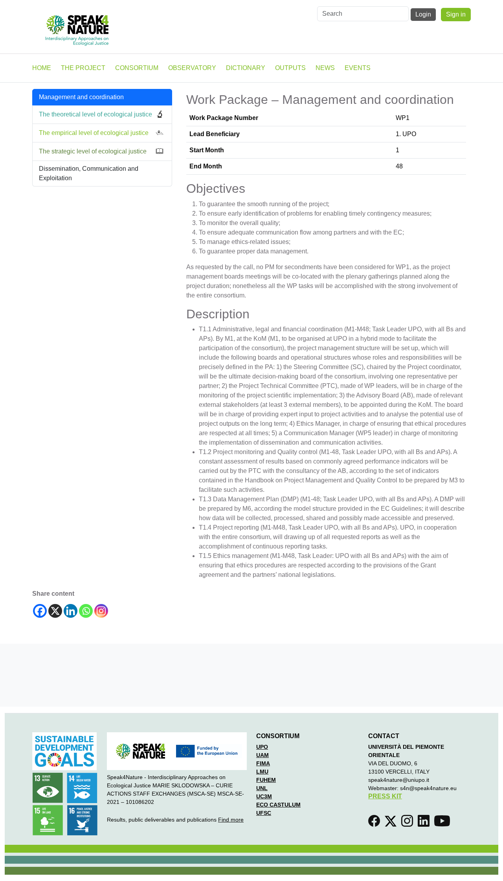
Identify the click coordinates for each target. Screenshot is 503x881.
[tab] (102, 114)
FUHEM (266, 780)
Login (423, 14)
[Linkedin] (70, 611)
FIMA (263, 763)
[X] (55, 611)
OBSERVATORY (192, 68)
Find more (231, 819)
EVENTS (358, 68)
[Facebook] (40, 611)
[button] (375, 823)
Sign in (456, 14)
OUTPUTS (290, 68)
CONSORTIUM (136, 68)
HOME (41, 68)
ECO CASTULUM (278, 805)
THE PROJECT (83, 68)
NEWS (325, 68)
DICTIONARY (245, 68)
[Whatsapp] (86, 611)
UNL (262, 788)
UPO (262, 747)
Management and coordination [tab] (81, 97)
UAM (262, 755)
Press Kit (385, 796)
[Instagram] (101, 611)
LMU (262, 771)
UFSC (263, 813)
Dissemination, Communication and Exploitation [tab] (88, 173)
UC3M (264, 796)
